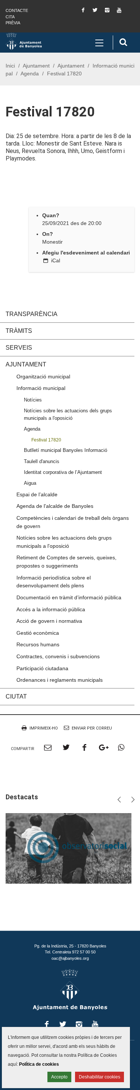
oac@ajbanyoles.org (70, 958)
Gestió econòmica (37, 633)
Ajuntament (36, 66)
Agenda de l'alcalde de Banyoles (54, 506)
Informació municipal (40, 388)
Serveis (19, 347)
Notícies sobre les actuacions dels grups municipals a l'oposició (68, 414)
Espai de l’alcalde (36, 494)
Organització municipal (43, 377)
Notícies (33, 400)
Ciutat (16, 696)
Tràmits (19, 331)
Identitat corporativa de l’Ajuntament (63, 472)
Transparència (31, 314)
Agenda (30, 73)
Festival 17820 (46, 439)
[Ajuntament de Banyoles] (24, 41)
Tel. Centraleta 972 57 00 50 (70, 952)
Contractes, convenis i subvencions (58, 656)
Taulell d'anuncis (41, 461)
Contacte (17, 10)
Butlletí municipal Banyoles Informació (65, 450)
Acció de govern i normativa (49, 621)
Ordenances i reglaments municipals (59, 680)
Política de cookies (39, 1064)
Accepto (59, 1077)
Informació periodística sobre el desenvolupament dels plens (53, 582)
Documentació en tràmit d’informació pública (68, 597)
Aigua (30, 483)
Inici (10, 66)
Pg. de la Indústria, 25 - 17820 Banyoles (70, 946)
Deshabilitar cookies (99, 1077)
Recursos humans (37, 644)
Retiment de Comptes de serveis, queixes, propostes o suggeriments (66, 562)
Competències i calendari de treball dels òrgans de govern (72, 522)
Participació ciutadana (42, 668)
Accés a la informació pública (50, 609)
